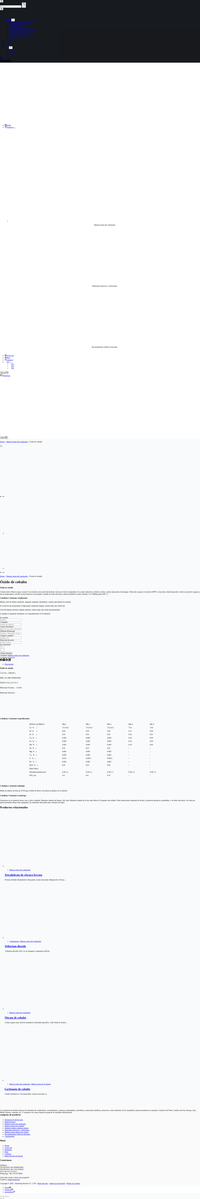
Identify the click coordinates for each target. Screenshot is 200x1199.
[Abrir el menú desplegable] (11, 362)
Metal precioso (10, 1122)
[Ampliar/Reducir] (1, 1196)
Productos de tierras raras (14, 1120)
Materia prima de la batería (41, 1084)
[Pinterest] (7, 660)
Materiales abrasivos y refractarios (17, 1130)
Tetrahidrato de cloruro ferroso (23, 874)
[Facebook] (1, 660)
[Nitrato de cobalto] (32, 1009)
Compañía (4, 622)
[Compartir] (5, 1196)
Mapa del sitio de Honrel (14, 1156)
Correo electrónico (7, 627)
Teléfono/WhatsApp (7, 631)
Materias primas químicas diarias (16, 1128)
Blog (8, 358)
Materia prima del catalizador (17, 442)
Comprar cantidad (6, 636)
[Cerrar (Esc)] (8, 1196)
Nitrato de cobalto (15, 1017)
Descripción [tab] (9, 664)
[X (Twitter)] (4, 660)
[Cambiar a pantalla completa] (3, 1196)
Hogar (8, 125)
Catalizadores (14, 941)
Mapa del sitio (43, 1183)
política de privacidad (57, 1183)
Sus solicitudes (5, 645)
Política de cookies (73, 1183)
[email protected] (14, 1180)
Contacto (9, 360)
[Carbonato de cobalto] (32, 1080)
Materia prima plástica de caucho (17, 1132)
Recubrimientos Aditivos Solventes (17, 1134)
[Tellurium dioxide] (32, 937)
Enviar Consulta (6, 653)
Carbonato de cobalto (17, 1089)
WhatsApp (6, 376)
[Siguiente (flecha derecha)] (3, 1198)
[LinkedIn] (9, 660)
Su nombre (4, 618)
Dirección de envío (7, 640)
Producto (9, 127)
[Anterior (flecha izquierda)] (1, 1198)
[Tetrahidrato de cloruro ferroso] (32, 866)
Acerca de (10, 356)
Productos (8, 1150)
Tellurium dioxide (15, 946)
